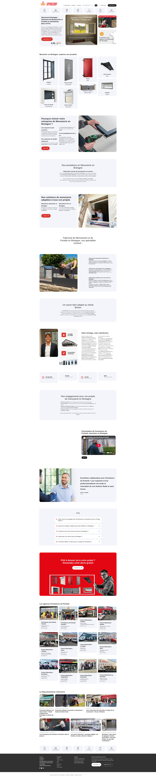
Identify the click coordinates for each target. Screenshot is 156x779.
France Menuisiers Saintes (78, 761)
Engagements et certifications (46, 762)
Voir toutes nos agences (79, 762)
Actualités (41, 758)
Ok (96, 5)
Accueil (41, 757)
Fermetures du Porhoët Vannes (79, 758)
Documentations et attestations (46, 761)
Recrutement (42, 764)
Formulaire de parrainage (45, 765)
